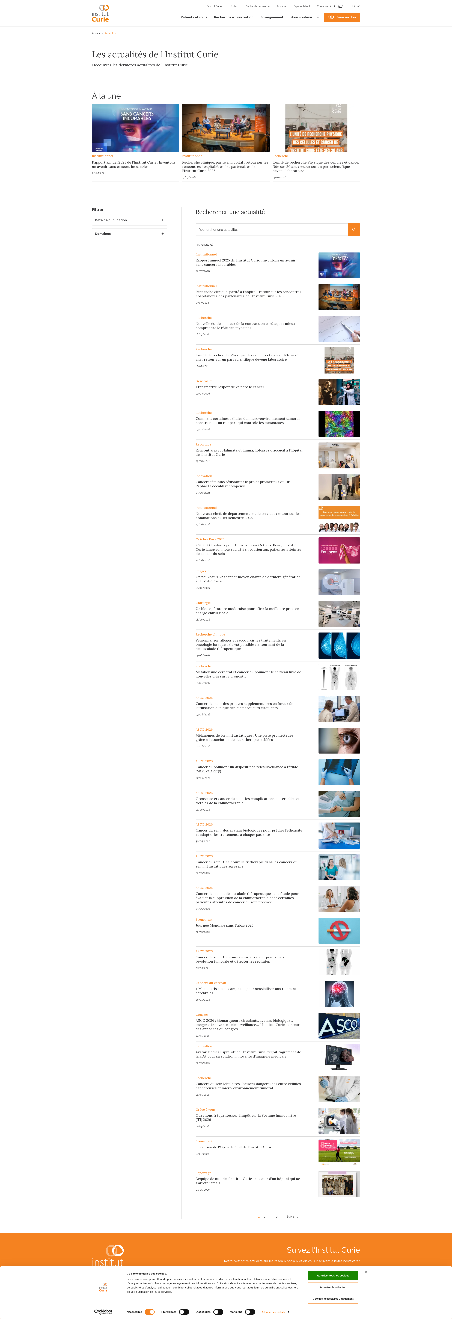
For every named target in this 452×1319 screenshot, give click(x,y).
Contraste (326, 6)
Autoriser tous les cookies (333, 1275)
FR (353, 6)
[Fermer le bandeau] (366, 1271)
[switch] (184, 1312)
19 (277, 1216)
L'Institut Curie (214, 6)
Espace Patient (301, 6)
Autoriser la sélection (333, 1287)
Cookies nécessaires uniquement (333, 1298)
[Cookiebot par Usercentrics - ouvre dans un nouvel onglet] (103, 1312)
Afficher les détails (273, 1312)
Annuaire (281, 6)
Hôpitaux (234, 6)
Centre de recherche (257, 6)
